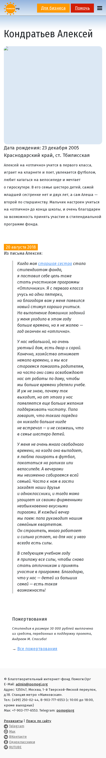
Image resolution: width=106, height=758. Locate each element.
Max (12, 731)
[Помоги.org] (11, 8)
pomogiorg (65, 710)
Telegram (16, 726)
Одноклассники (22, 742)
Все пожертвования (37, 648)
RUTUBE (15, 747)
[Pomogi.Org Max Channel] (6, 731)
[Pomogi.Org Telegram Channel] (6, 726)
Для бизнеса (53, 8)
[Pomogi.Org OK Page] (6, 742)
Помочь (82, 8)
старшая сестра (55, 263)
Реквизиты (13, 721)
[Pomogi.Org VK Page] (6, 736)
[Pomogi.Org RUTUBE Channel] (6, 747)
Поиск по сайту (38, 721)
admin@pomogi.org (32, 684)
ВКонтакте (18, 736)
